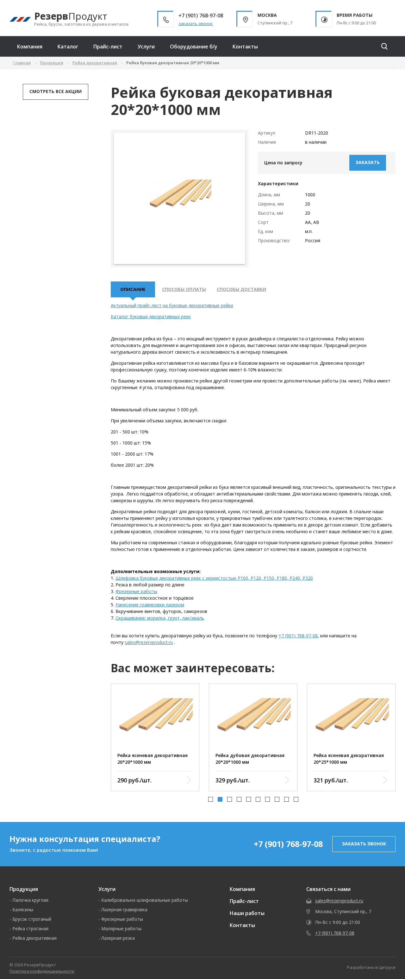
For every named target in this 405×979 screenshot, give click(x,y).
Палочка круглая (30, 900)
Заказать (368, 162)
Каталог (68, 46)
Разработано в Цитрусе (371, 967)
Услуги (146, 46)
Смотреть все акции (55, 91)
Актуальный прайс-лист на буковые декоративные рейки (172, 305)
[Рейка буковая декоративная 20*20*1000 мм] (180, 198)
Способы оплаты (184, 289)
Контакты (245, 46)
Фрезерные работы (136, 591)
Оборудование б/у (193, 46)
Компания (29, 46)
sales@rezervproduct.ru (149, 642)
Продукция (23, 889)
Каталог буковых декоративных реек (151, 316)
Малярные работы (121, 928)
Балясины (22, 909)
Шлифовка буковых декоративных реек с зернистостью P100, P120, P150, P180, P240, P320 (214, 578)
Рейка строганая (30, 928)
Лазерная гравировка (124, 909)
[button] (210, 799)
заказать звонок (195, 23)
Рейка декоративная (34, 938)
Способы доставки (241, 289)
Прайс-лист (107, 46)
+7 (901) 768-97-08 (298, 636)
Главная (22, 63)
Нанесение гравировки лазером (149, 605)
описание (133, 289)
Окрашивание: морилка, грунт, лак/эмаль (159, 618)
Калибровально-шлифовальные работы (144, 900)
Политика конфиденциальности (41, 971)
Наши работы (247, 913)
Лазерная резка (118, 938)
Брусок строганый (31, 919)
